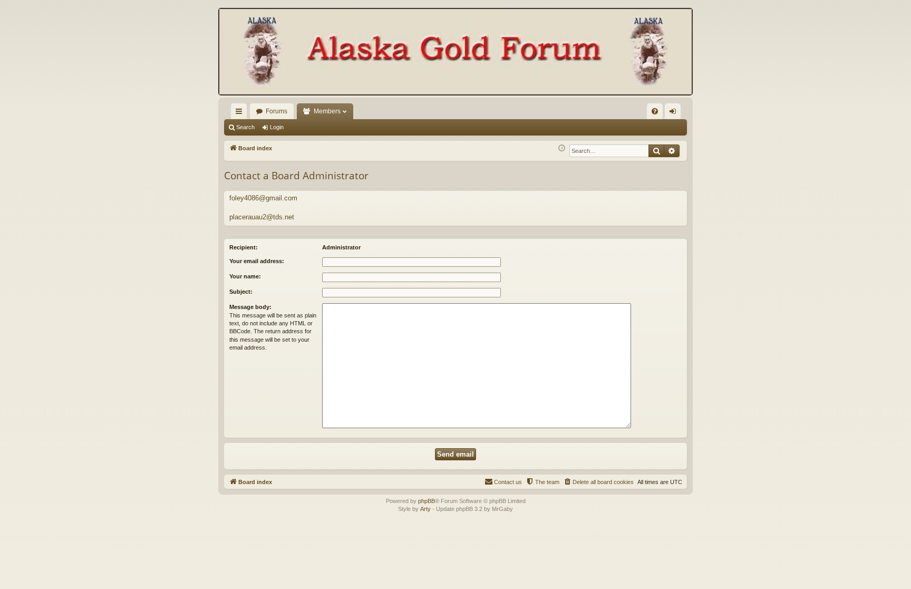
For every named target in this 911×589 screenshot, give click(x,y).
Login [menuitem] (675, 113)
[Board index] (455, 53)
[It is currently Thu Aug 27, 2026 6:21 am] (561, 148)
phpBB (426, 501)
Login (277, 127)
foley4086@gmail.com (263, 198)
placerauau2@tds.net (261, 217)
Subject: (241, 291)
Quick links (241, 113)
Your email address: (256, 261)
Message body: (250, 307)
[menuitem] (655, 111)
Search (245, 127)
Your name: (245, 276)
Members (327, 111)
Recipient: (243, 247)
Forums (276, 111)
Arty (425, 509)
